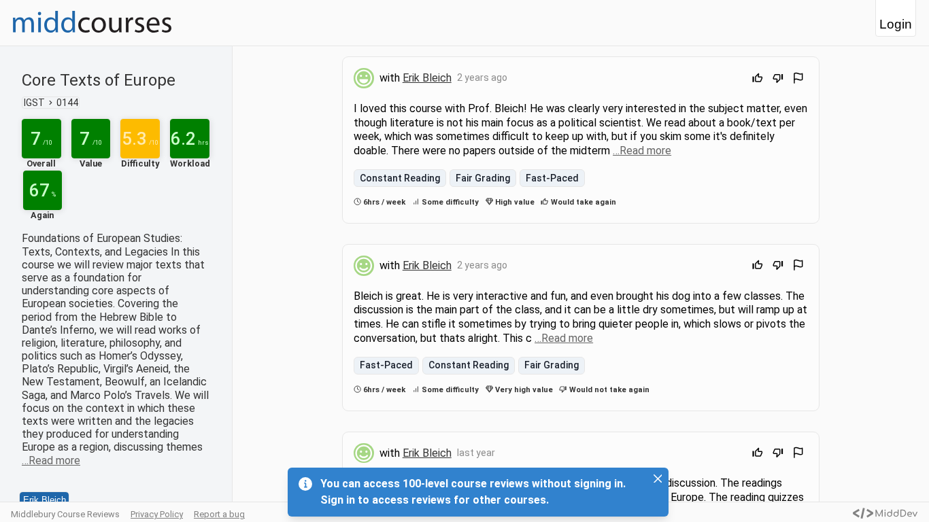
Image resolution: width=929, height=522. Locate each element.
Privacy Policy (157, 514)
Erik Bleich (44, 500)
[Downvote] (778, 79)
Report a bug (219, 514)
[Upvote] (757, 79)
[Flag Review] (798, 79)
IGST (34, 102)
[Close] (657, 478)
